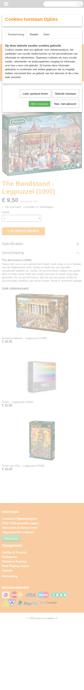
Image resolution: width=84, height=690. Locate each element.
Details (34, 34)
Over (47, 34)
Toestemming (16, 34)
